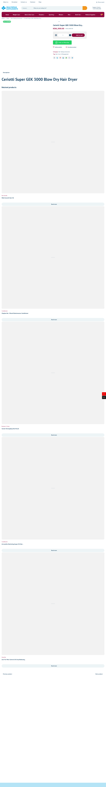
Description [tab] (6, 72)
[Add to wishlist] (53, 47)
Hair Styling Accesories (16, 18)
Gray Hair (4, 657)
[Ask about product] (66, 47)
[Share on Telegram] (72, 57)
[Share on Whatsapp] (66, 57)
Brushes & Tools (6, 426)
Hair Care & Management (62, 54)
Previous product (7, 674)
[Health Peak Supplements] (10, 8)
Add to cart (79, 35)
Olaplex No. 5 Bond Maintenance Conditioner (15, 313)
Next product (99, 674)
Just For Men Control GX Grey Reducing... (14, 659)
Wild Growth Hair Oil (8, 198)
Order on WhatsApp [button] (63, 42)
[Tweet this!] (57, 57)
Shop (7, 18)
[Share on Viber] (69, 57)
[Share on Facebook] (54, 57)
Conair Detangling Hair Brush (10, 428)
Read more (54, 204)
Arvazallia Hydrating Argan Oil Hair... (12, 544)
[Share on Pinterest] (60, 57)
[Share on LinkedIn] (63, 57)
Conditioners (5, 311)
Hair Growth (4, 195)
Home (3, 18)
